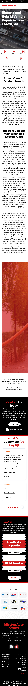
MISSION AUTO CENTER (11, 67)
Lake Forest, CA (9, 472)
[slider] (7, 451)
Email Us (23, 673)
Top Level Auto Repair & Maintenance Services (13, 69)
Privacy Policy (15, 685)
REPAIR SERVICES (5, 662)
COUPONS (5, 659)
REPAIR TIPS (6, 665)
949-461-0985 (19, 94)
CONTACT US (6, 667)
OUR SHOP (5, 657)
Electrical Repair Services (14, 389)
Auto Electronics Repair (14, 387)
